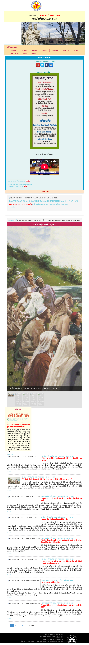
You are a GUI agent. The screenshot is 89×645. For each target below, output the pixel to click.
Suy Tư (33, 53)
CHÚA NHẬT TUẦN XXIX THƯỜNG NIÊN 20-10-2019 (57, 538)
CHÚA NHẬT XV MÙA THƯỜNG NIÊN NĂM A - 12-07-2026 (38, 204)
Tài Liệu (75, 50)
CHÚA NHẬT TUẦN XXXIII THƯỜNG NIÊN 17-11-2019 (58, 456)
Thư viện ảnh (15, 53)
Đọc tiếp (13, 207)
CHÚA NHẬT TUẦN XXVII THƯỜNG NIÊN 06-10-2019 (58, 580)
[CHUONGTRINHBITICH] (44, 111)
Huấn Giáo (34, 50)
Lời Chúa (13, 50)
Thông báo (66, 50)
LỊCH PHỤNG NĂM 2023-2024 (17, 181)
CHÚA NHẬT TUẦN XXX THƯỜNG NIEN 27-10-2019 (57, 517)
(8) (12, 220)
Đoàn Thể (44, 50)
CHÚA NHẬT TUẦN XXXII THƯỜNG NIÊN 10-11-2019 (33, 388)
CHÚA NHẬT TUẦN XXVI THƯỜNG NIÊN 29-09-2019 (57, 603)
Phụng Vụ (23, 50)
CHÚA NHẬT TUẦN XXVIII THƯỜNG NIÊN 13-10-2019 (58, 559)
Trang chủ (13, 47)
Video (25, 53)
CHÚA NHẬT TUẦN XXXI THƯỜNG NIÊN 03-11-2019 (57, 496)
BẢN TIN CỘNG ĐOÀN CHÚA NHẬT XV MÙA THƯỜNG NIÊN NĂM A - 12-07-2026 (43, 201)
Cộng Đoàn (55, 50)
